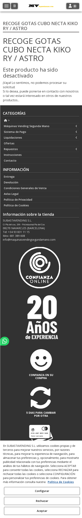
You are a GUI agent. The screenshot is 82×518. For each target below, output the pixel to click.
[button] (14, 6)
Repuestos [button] (11, 149)
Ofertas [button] (9, 143)
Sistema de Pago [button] (15, 132)
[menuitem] (41, 120)
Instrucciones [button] (13, 155)
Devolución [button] (11, 182)
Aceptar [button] (42, 511)
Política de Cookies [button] (16, 205)
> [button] (8, 120)
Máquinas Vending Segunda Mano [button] (26, 126)
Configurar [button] (42, 491)
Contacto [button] (10, 160)
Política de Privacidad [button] (18, 199)
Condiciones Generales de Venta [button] (25, 188)
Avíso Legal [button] (11, 194)
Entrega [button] (9, 176)
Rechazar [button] (42, 501)
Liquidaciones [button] (13, 137)
